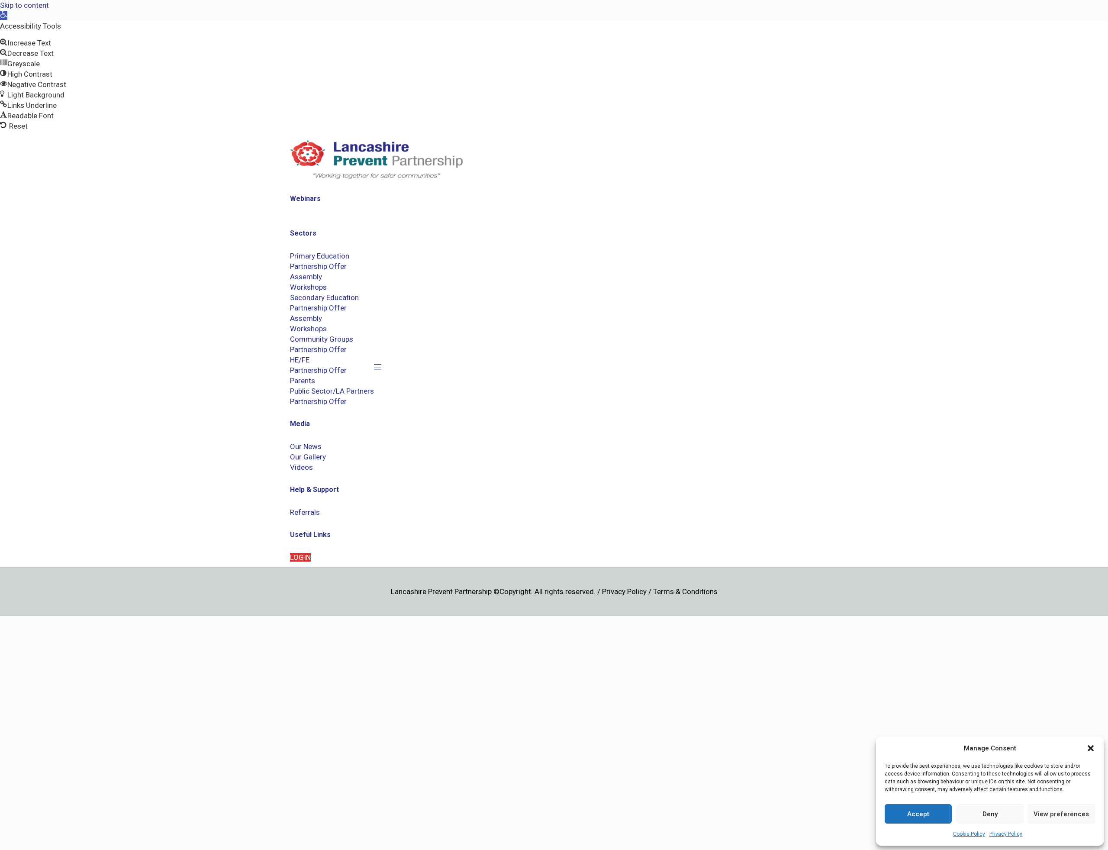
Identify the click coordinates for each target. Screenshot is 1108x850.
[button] (1090, 748)
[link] (3, 15)
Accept (918, 814)
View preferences (1061, 814)
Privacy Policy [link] (1005, 834)
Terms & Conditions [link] (685, 591)
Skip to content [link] (24, 5)
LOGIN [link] (300, 557)
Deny (990, 814)
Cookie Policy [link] (969, 834)
